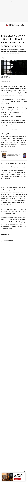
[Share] (2, 58)
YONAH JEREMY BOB (6, 81)
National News (11, 31)
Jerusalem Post (4, 31)
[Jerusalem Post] (15, 25)
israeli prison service (5, 236)
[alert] (13, 477)
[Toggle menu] (3, 25)
